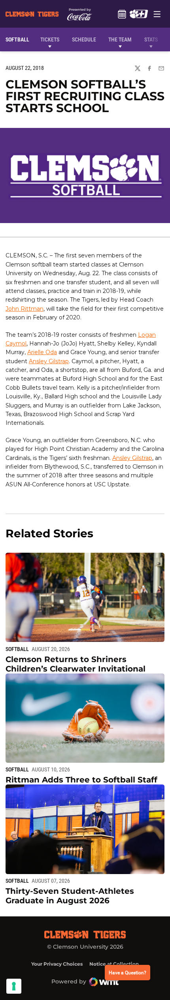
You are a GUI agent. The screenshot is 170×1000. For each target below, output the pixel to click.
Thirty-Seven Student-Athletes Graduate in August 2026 (70, 895)
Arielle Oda (42, 352)
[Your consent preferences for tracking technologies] (13, 986)
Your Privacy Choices (57, 964)
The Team (120, 39)
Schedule (121, 14)
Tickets (49, 39)
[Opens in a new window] (138, 14)
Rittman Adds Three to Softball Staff (81, 779)
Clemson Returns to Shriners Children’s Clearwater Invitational (75, 664)
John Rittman (24, 308)
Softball (17, 649)
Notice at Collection (114, 964)
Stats (151, 39)
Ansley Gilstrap (49, 361)
